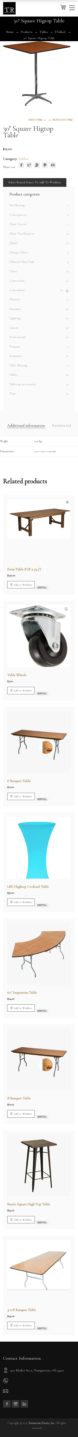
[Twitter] (29, 165)
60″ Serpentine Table (22, 992)
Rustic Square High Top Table (28, 1204)
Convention (17, 290)
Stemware (15, 356)
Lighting (14, 318)
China (13, 271)
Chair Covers (17, 224)
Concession (16, 280)
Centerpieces (17, 215)
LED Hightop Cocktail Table (28, 886)
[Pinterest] (45, 165)
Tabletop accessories (22, 384)
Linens (13, 328)
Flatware (14, 299)
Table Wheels (16, 675)
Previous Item (62, 119)
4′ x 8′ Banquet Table (21, 1310)
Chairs (13, 243)
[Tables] (60, 32)
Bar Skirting (17, 205)
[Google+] (37, 165)
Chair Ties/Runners (22, 233)
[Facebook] (21, 165)
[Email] (53, 165)
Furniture (15, 309)
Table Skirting (18, 365)
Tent (12, 393)
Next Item (35, 119)
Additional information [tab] (26, 425)
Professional (17, 337)
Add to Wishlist (23, 584)
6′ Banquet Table (19, 781)
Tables (44, 32)
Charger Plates (18, 252)
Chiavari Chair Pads (21, 262)
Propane (14, 346)
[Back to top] (66, 1425)
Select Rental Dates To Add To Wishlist (34, 182)
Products (26, 32)
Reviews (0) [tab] (61, 425)
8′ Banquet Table (19, 1098)
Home (10, 32)
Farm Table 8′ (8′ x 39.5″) (24, 569)
